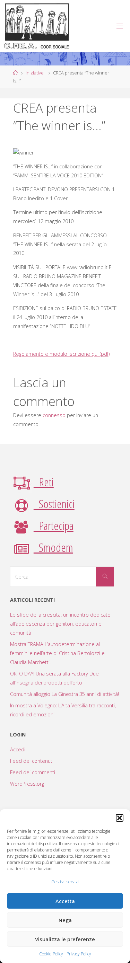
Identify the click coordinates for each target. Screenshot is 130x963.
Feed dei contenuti (31, 761)
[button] (119, 817)
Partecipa (53, 525)
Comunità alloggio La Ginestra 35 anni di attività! (64, 694)
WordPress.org (27, 783)
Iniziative (35, 73)
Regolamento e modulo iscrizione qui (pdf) (61, 354)
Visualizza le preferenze (65, 939)
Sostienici (54, 504)
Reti (44, 482)
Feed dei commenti (32, 772)
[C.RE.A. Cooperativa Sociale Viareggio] (37, 26)
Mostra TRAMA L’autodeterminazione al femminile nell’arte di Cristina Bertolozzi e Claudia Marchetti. (57, 653)
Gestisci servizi (65, 882)
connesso (54, 415)
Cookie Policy (51, 954)
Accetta (65, 901)
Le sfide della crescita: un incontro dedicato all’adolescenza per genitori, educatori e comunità (60, 623)
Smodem (53, 547)
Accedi (17, 749)
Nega (65, 920)
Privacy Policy (79, 954)
